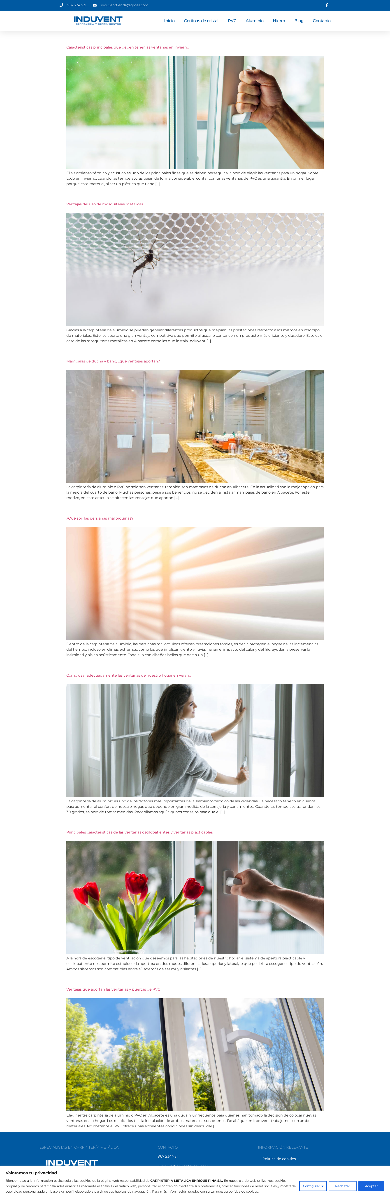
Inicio (169, 20)
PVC (232, 20)
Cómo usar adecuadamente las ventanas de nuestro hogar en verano (128, 675)
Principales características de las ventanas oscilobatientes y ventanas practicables (139, 832)
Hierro (279, 20)
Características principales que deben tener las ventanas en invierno (127, 47)
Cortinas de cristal (201, 20)
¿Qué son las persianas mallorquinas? (99, 518)
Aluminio (254, 20)
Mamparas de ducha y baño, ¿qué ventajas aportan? (113, 361)
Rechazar (342, 1186)
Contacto (321, 20)
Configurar (311, 1186)
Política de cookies (279, 1159)
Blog (298, 20)
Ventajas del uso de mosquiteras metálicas (104, 204)
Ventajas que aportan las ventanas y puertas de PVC (113, 989)
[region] (195, 1182)
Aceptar (371, 1186)
